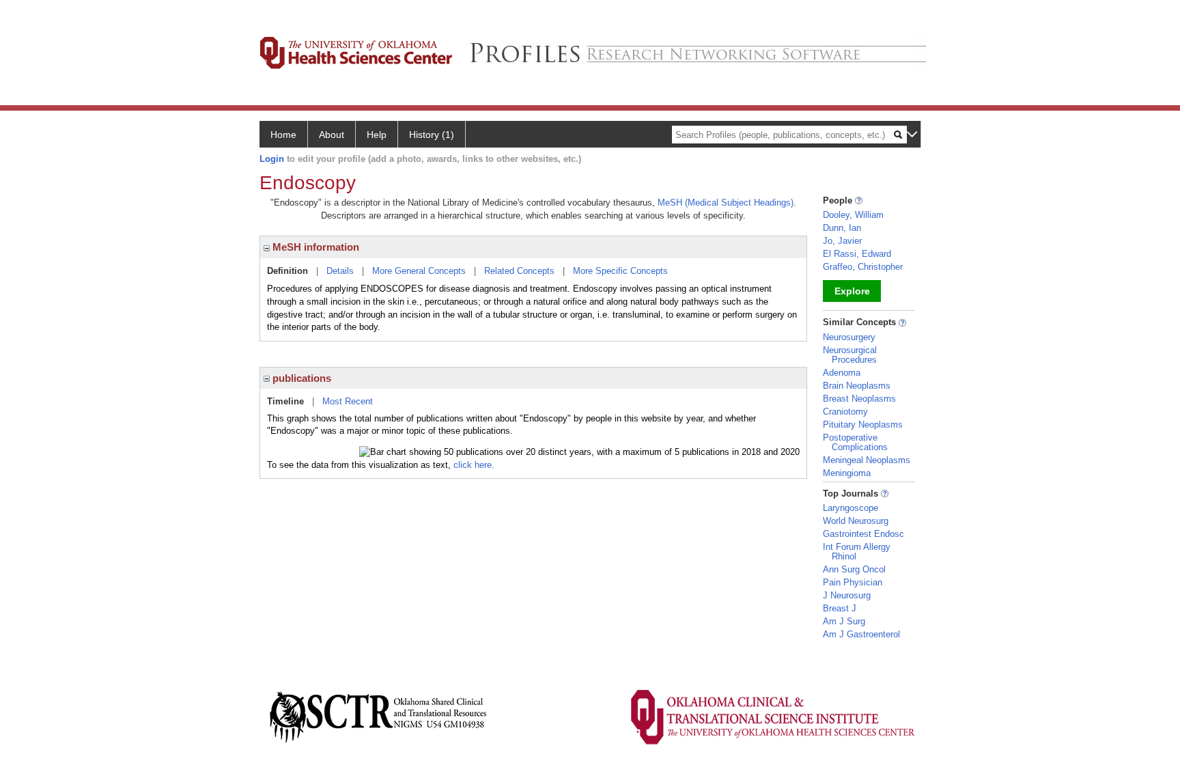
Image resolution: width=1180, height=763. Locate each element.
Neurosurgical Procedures (850, 355)
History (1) (431, 134)
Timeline (285, 401)
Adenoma (841, 372)
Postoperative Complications (855, 442)
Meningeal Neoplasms (866, 460)
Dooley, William (853, 215)
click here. (473, 465)
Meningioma (847, 473)
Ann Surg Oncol (854, 569)
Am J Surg (844, 621)
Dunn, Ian (842, 228)
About (331, 134)
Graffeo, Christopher (863, 267)
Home (283, 134)
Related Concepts (519, 271)
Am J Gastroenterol (861, 634)
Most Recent (347, 401)
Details (340, 271)
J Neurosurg (847, 595)
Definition (287, 271)
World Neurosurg (855, 521)
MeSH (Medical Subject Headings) (725, 202)
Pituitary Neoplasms (863, 424)
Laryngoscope (850, 508)
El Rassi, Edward (857, 254)
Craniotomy (845, 411)
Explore (852, 291)
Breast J (839, 608)
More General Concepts (419, 271)
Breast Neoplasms (859, 398)
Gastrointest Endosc (863, 534)
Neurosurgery (849, 337)
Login (271, 159)
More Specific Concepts (620, 271)
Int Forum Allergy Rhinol (856, 551)
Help (377, 134)
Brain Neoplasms (856, 385)
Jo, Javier (842, 241)
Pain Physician (852, 582)
